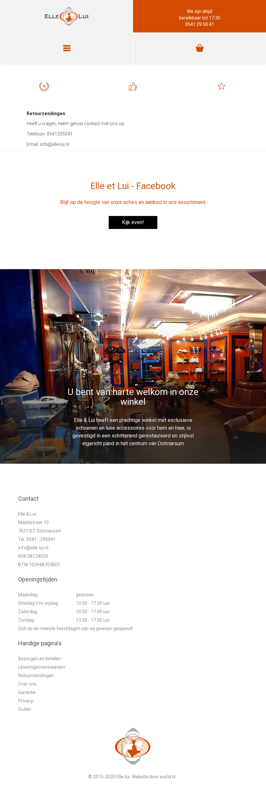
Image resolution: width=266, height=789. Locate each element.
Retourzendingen (36, 675)
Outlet (24, 709)
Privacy (25, 700)
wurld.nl (167, 776)
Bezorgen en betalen (39, 658)
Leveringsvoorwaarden (41, 667)
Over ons (27, 684)
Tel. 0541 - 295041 (37, 539)
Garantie (27, 692)
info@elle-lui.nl (33, 547)
